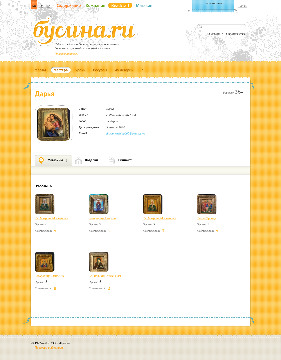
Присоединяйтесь (66, 53)
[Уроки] (80, 70)
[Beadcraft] (120, 5)
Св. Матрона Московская (51, 218)
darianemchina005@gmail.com (125, 133)
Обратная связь (236, 34)
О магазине (215, 34)
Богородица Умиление (50, 276)
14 (110, 230)
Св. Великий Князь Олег (105, 276)
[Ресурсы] (100, 70)
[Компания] (95, 5)
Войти (242, 6)
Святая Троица (206, 218)
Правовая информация (49, 347)
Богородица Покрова (102, 218)
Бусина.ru (84, 31)
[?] (142, 70)
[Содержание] (69, 6)
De (41, 6)
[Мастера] (61, 70)
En (48, 6)
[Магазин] (144, 5)
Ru (34, 6)
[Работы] (40, 70)
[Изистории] (124, 70)
